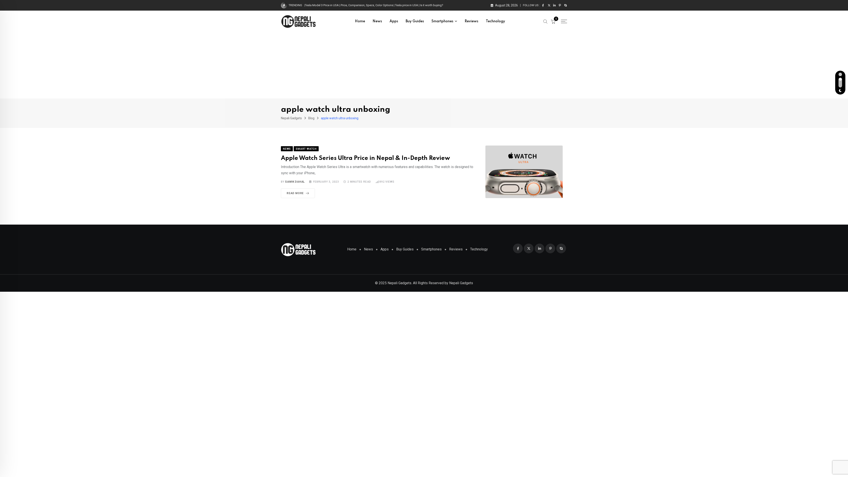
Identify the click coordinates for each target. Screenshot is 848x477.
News (377, 21)
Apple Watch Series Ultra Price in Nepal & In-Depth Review (365, 158)
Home (360, 21)
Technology (495, 21)
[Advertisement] (424, 65)
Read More (295, 193)
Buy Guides (415, 21)
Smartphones (442, 21)
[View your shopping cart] (553, 21)
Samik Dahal (295, 181)
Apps (394, 21)
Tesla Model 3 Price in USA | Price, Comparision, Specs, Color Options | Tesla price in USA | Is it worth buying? (374, 5)
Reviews (471, 21)
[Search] (545, 21)
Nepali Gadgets (461, 283)
